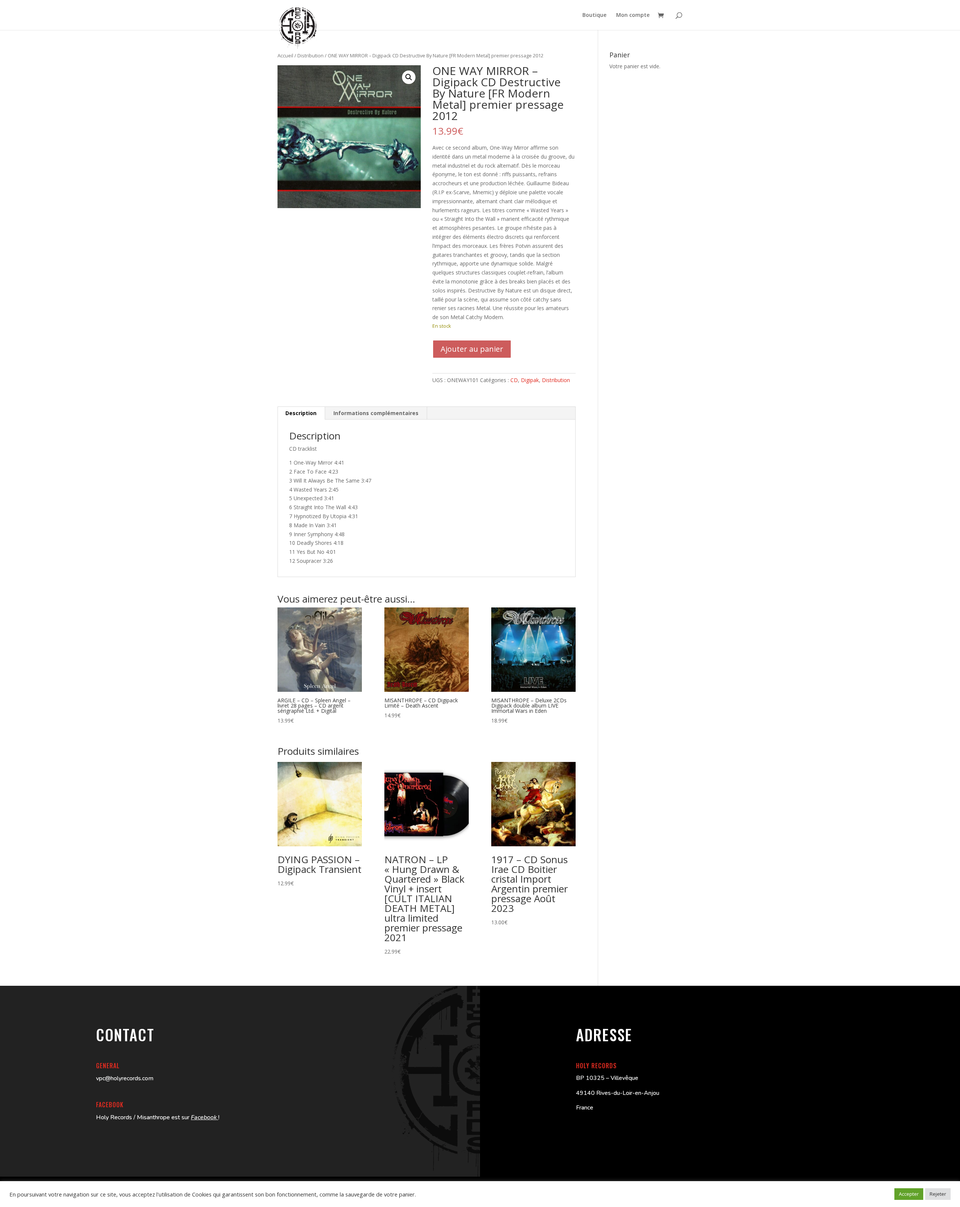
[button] (409, 77)
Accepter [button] (909, 1194)
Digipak (530, 380)
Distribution (310, 55)
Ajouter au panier (472, 349)
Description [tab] (300, 413)
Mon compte (633, 15)
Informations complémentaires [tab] (375, 413)
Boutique (594, 15)
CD (514, 380)
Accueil (285, 55)
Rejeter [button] (938, 1194)
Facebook (204, 1117)
